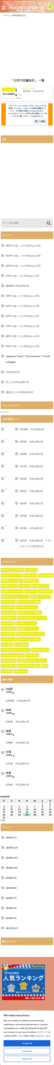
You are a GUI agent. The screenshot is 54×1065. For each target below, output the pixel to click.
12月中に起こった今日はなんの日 (23, 265)
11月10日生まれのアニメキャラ (15, 650)
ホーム (7, 15)
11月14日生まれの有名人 (12, 655)
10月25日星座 (7, 623)
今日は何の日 (13, 372)
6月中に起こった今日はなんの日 (22, 316)
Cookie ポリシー (37, 116)
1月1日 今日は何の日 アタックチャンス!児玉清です (36, 543)
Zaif (38, 666)
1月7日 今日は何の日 (31, 466)
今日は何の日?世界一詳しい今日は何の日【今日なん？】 (27, 11)
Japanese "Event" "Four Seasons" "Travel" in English (28, 359)
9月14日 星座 (31, 570)
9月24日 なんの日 (9, 586)
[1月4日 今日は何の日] (6, 501)
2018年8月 (11, 887)
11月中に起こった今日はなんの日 (23, 255)
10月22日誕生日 (8, 618)
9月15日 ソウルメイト (11, 575)
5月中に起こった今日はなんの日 (22, 305)
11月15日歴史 (32, 655)
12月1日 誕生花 (8, 666)
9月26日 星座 (25, 586)
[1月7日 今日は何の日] (6, 464)
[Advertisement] (27, 47)
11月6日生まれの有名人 (29, 639)
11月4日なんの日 (9, 639)
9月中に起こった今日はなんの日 (22, 346)
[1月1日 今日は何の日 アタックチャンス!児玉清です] (6, 538)
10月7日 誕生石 (8, 602)
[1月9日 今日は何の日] (6, 439)
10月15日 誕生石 (8, 612)
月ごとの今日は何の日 (17, 382)
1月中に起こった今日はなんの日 (22, 275)
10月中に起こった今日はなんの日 (23, 245)
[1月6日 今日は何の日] (6, 476)
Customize (27, 1051)
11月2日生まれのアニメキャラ (30, 634)
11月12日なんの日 (40, 650)
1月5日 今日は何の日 (31, 491)
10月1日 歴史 (31, 591)
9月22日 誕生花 (32, 580)
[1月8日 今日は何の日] (6, 451)
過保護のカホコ (20, 671)
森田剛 (45, 666)
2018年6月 (11, 908)
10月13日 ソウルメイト (26, 607)
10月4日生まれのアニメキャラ (15, 596)
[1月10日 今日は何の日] (6, 427)
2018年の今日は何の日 (17, 285)
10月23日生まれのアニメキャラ (32, 618)
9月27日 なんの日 (41, 586)
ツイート (4, 412)
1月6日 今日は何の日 (31, 478)
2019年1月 (11, 837)
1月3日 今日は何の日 (31, 515)
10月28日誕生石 (8, 628)
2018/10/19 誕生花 (25, 666)
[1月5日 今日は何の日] (6, 488)
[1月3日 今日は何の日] (6, 513)
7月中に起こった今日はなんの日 (22, 326)
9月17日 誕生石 (30, 575)
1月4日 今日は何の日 (31, 503)
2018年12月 (12, 847)
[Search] (48, 223)
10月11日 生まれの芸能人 (28, 602)
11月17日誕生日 (8, 660)
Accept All (27, 1043)
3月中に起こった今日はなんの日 (22, 295)
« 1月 (2, 820)
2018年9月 (11, 877)
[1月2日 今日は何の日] (6, 526)
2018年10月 (12, 867)
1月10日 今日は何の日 (32, 429)
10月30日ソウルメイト (28, 628)
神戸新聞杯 (6, 671)
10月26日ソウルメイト (26, 623)
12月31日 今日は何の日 (33, 91)
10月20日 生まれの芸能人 (29, 612)
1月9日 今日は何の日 (31, 441)
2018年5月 (11, 918)
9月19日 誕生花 (46, 575)
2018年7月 (11, 898)
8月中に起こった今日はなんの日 (22, 336)
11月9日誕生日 (21, 644)
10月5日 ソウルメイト (41, 596)
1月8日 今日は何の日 (31, 454)
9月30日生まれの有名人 (12, 591)
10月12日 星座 (7, 607)
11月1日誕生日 (8, 634)
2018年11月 (12, 857)
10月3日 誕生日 (45, 591)
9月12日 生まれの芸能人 (12, 570)
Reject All (27, 1059)
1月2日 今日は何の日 (31, 528)
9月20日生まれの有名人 (12, 580)
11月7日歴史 (7, 644)
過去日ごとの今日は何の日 (19, 392)
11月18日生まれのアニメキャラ (32, 660)
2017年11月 (12, 928)
